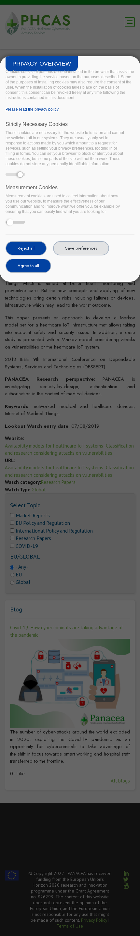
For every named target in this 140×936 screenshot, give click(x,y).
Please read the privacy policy (32, 109)
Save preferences (81, 248)
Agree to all (28, 266)
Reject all (26, 248)
